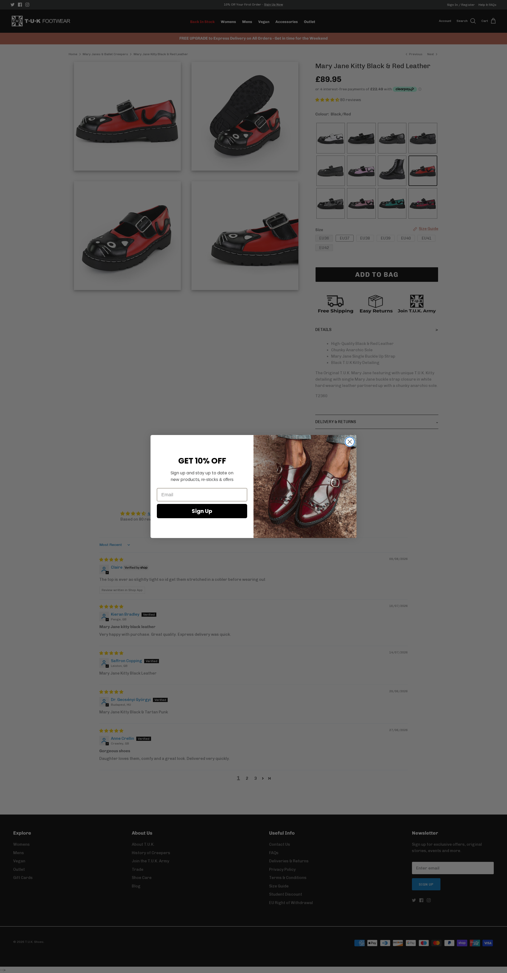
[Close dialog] (349, 441)
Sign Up (202, 511)
